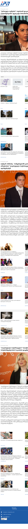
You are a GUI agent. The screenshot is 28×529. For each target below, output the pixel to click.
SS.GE (2, 76)
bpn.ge (2, 290)
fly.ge (2, 108)
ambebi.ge (3, 256)
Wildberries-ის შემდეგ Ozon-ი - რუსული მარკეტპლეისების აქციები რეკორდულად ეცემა (11, 285)
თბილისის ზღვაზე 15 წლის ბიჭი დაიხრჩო (10, 136)
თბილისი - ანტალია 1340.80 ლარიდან (9, 103)
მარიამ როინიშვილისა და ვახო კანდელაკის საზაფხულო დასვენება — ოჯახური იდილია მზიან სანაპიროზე (11, 474)
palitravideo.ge (3, 141)
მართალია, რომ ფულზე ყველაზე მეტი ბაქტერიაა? (12, 440)
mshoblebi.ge (3, 461)
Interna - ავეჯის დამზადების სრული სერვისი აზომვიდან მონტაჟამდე (10, 321)
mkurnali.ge (3, 445)
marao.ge (2, 478)
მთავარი (14, 507)
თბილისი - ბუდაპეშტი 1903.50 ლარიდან (9, 118)
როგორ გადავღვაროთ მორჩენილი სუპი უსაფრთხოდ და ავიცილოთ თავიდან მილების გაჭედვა (11, 490)
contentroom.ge (4, 325)
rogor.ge (2, 494)
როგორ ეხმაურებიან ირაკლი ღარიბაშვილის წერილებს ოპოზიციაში (10, 301)
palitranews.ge (3, 305)
